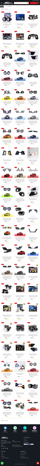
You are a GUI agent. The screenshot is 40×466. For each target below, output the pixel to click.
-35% (15, 283)
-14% (15, 167)
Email (13, 440)
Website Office (4, 440)
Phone (2, 445)
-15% (28, 31)
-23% (2, 283)
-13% (15, 264)
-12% (2, 225)
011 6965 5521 (3, 446)
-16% (28, 400)
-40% (3, 303)
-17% (15, 225)
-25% (28, 225)
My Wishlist (3, 456)
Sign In (35, 0)
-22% (28, 206)
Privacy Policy (22, 454)
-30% (15, 303)
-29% (28, 361)
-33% (15, 206)
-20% (2, 31)
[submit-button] (27, 3)
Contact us (26, 440)
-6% (28, 128)
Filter (2, 6)
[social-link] (1, 448)
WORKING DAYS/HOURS (16, 445)
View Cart (2, 454)
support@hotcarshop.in (16, 441)
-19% (2, 400)
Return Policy (22, 456)
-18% (2, 186)
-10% (15, 70)
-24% (2, 128)
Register (38, 0)
